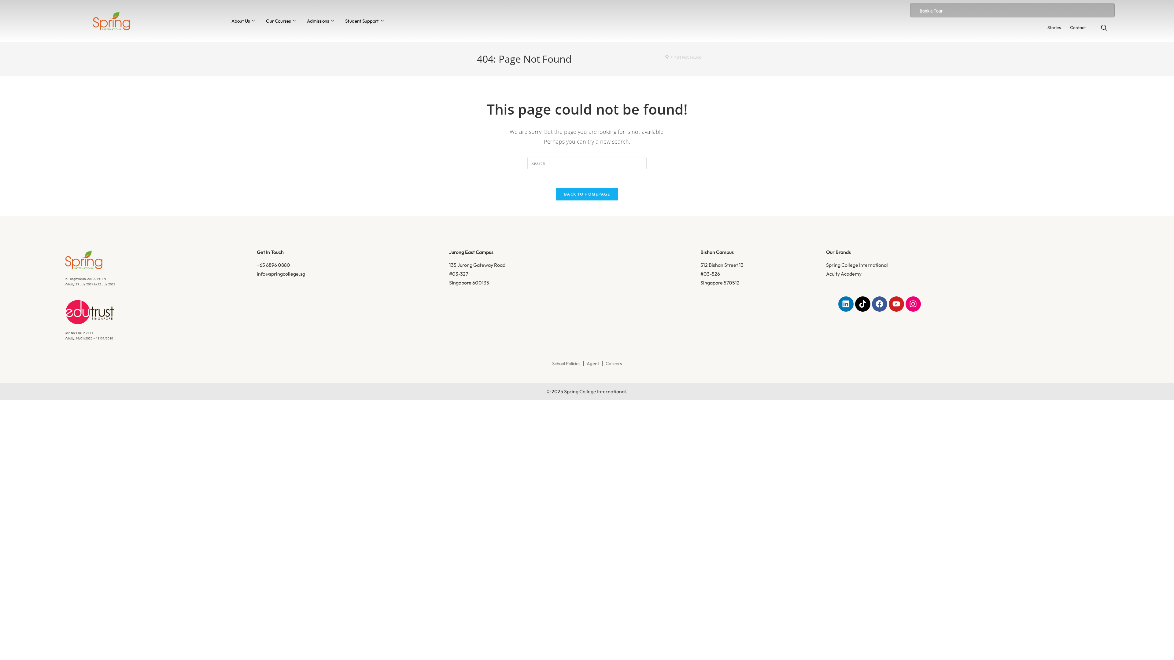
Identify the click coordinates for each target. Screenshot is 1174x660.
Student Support (362, 21)
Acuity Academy (844, 274)
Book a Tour (931, 11)
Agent (593, 363)
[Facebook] (879, 304)
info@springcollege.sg (281, 274)
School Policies (566, 363)
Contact (1078, 27)
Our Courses (278, 21)
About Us (240, 21)
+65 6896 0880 (273, 265)
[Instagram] (913, 304)
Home (495, 95)
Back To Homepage (587, 194)
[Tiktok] (862, 304)
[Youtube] (896, 304)
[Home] (667, 57)
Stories (1054, 27)
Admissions (318, 21)
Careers (614, 363)
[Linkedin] (846, 304)
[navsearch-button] (1104, 28)
